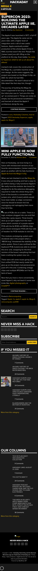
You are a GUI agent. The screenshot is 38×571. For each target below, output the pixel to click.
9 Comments (18, 463)
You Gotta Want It (19, 477)
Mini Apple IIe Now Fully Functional (18, 153)
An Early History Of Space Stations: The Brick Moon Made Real (22, 368)
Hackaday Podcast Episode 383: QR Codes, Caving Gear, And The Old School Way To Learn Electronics (22, 488)
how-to (31, 115)
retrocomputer (6, 302)
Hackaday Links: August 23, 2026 (22, 468)
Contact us (15, 329)
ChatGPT (5, 286)
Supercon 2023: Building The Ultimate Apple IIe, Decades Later (18, 22)
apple (30, 117)
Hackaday (19, 2)
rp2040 (16, 302)
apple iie (4, 120)
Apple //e (11, 299)
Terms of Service (11, 557)
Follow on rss (12, 329)
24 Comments (19, 385)
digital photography (18, 283)
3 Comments (29, 30)
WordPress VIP (23, 561)
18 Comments (19, 512)
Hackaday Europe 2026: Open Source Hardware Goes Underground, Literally (22, 392)
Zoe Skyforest (17, 30)
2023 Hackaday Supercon (17, 117)
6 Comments (18, 496)
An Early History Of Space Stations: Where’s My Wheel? (22, 357)
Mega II (11, 120)
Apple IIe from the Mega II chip (13, 173)
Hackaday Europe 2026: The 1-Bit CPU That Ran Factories (21, 380)
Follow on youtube (8, 329)
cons (11, 115)
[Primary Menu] (35, 2)
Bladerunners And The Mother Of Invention (21, 404)
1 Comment (32, 157)
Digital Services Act (22, 557)
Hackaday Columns (20, 115)
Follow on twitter (5, 329)
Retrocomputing (15, 296)
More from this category (10, 412)
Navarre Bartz (21, 157)
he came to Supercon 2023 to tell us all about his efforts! (18, 60)
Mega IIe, (31, 178)
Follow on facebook (2, 329)
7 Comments (18, 363)
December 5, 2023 (7, 157)
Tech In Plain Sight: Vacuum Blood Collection (20, 458)
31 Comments (19, 409)
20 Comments (19, 374)
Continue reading (23, 109)
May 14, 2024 (5, 30)
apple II (18, 299)
